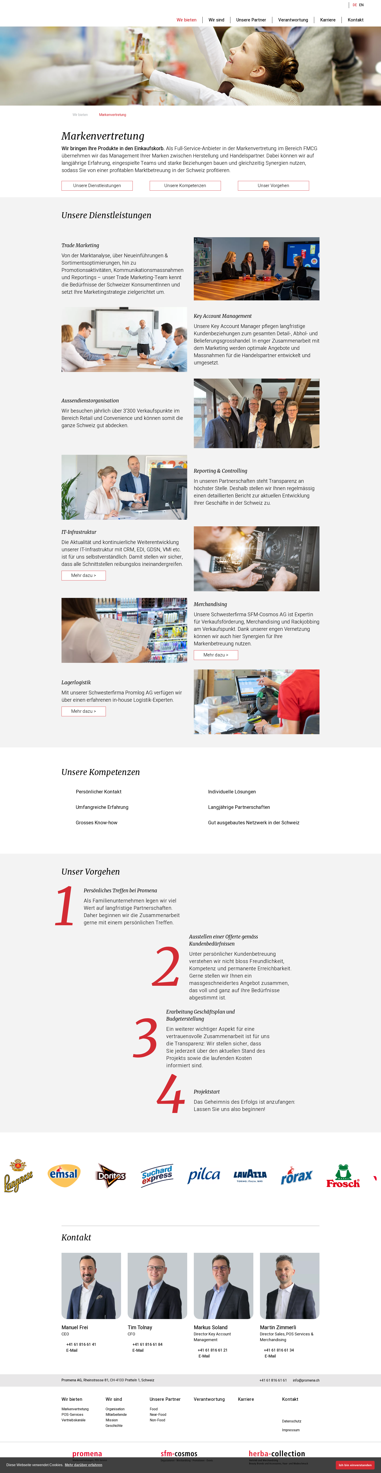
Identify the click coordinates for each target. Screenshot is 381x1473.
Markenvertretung (75, 1409)
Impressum (291, 1430)
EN (361, 5)
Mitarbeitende (116, 1414)
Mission (112, 1420)
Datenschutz (291, 1421)
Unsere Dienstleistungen (97, 185)
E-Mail (71, 1351)
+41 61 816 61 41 (80, 1345)
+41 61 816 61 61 (273, 1380)
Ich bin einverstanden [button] (355, 1465)
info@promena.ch (305, 1380)
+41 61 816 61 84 (146, 1345)
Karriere (246, 1399)
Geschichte (114, 1425)
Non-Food (157, 1420)
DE (355, 5)
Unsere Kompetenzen (185, 185)
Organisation (115, 1409)
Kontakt (290, 1399)
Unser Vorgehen (273, 185)
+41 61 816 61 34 (278, 1350)
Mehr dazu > (83, 575)
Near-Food (158, 1414)
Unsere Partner (165, 1399)
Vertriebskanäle (74, 1420)
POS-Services (72, 1414)
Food (154, 1409)
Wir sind (114, 1399)
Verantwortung (209, 1399)
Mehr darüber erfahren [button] (83, 1465)
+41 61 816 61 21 (212, 1350)
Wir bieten (81, 114)
